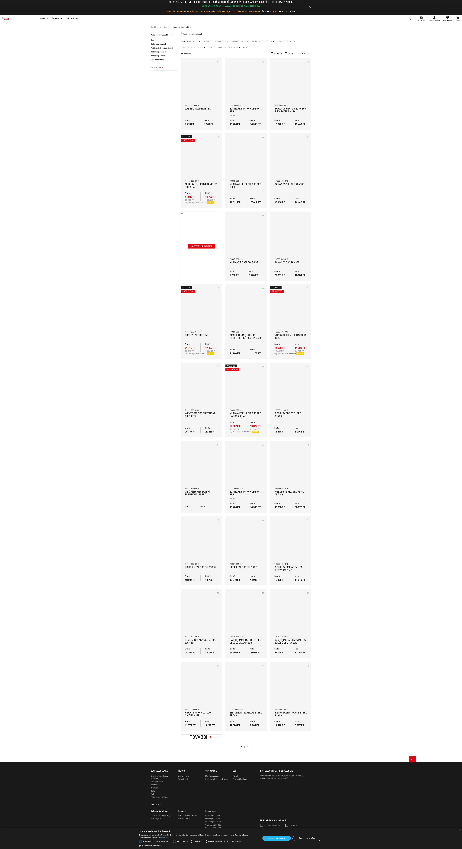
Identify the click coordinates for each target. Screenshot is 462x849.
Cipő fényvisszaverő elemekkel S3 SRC (198, 493)
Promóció (278, 54)
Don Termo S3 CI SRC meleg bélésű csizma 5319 (290, 641)
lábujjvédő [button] (187, 47)
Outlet (291, 54)
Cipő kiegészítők (157, 60)
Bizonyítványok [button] (239, 41)
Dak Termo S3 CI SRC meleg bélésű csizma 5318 (245, 641)
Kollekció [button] (233, 47)
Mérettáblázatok (212, 776)
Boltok (153, 791)
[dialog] (231, 838)
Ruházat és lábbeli (272, 825)
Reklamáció (155, 788)
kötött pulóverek (201, 246)
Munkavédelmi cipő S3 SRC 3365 (290, 336)
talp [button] (210, 47)
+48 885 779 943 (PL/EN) (187, 815)
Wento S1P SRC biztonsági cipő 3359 (200, 415)
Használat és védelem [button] (262, 41)
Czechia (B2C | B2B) (213, 822)
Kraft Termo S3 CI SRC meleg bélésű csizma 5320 (245, 336)
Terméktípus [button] (220, 41)
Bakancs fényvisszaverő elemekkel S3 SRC (290, 110)
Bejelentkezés (183, 776)
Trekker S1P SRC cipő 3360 (200, 567)
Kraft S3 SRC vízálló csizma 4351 (198, 714)
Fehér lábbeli (156, 67)
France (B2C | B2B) (212, 819)
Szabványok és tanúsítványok (217, 779)
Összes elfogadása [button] (276, 838)
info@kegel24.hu (157, 819)
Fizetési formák (157, 782)
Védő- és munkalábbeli (160, 35)
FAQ (152, 794)
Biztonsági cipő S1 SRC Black (287, 415)
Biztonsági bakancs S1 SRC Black (290, 714)
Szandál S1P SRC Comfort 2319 (245, 110)
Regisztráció (183, 779)
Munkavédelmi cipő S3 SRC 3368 (245, 185)
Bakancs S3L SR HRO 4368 (289, 184)
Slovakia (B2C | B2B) (213, 825)
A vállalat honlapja (240, 779)
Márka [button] (221, 47)
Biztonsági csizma (158, 56)
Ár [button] (244, 47)
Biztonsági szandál (158, 44)
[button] (310, 7)
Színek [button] (206, 41)
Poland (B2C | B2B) (212, 815)
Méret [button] (195, 41)
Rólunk (235, 776)
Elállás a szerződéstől (159, 797)
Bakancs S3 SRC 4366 (286, 262)
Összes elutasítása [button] (307, 838)
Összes (153, 40)
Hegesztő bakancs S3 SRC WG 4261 (200, 641)
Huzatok (293, 825)
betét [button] (200, 47)
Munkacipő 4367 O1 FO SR (244, 262)
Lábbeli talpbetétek (198, 108)
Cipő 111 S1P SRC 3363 (196, 335)
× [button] (459, 830)
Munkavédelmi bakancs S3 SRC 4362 (201, 185)
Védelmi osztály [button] (285, 41)
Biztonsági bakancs (158, 52)
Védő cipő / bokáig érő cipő (162, 48)
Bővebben (164, 837)
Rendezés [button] (304, 54)
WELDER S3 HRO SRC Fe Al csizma (289, 493)
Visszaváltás (155, 785)
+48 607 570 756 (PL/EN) (160, 815)
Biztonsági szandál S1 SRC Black (246, 714)
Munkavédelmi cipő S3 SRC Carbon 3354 (245, 415)
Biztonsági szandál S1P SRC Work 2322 (288, 568)
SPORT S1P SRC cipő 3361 (243, 567)
